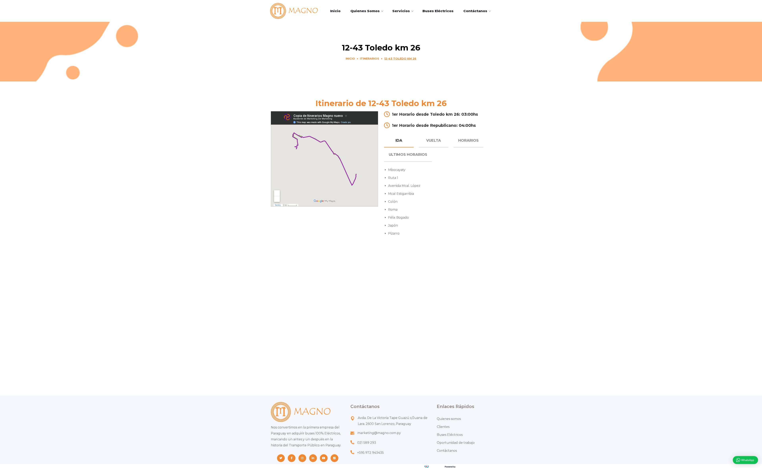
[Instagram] (302, 458)
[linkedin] (313, 458)
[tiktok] (334, 458)
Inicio (350, 58)
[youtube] (324, 458)
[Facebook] (291, 458)
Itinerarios (369, 58)
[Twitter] (281, 458)
